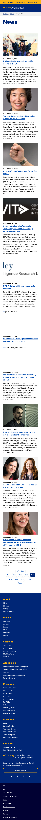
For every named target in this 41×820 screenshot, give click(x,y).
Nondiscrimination (9, 807)
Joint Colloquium (9, 735)
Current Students (9, 678)
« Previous (21, 571)
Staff (5, 630)
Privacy (5, 810)
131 (22, 579)
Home (5, 14)
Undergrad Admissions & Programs (15, 667)
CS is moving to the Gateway (24, 2)
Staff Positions (8, 654)
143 (30, 579)
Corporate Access (9, 747)
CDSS (5, 800)
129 (10, 579)
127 (26, 575)
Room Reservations (10, 688)
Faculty (6, 627)
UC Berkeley (7, 792)
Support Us (7, 645)
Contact (6, 657)
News (12, 14)
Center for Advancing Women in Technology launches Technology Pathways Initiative (18, 228)
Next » (21, 583)
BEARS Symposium (10, 737)
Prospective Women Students (14, 675)
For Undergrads (8, 699)
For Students (7, 694)
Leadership (7, 624)
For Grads (6, 696)
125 (14, 575)
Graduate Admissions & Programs (15, 669)
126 (20, 575)
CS (4, 789)
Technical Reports (9, 729)
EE (4, 785)
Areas (5, 723)
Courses (6, 672)
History (5, 603)
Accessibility (7, 803)
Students (6, 633)
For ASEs (6, 702)
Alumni (5, 636)
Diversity (6, 606)
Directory (6, 621)
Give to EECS (20, 770)
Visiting (5, 609)
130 (16, 579)
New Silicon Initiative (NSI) (12, 750)
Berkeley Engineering (10, 796)
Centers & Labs (8, 726)
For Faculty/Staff (9, 711)
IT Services (7, 705)
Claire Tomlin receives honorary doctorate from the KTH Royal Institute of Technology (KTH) (20, 542)
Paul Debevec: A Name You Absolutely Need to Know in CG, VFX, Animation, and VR (19, 377)
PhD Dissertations (9, 732)
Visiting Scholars (9, 713)
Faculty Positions (9, 651)
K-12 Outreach (8, 648)
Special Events (8, 612)
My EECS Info (8, 691)
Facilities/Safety (9, 708)
